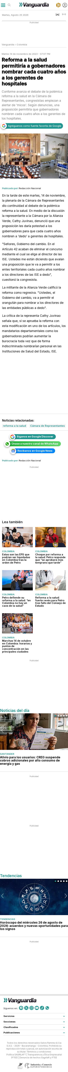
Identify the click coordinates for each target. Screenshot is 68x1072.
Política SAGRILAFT (16, 1054)
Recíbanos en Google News (34, 450)
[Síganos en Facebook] (21, 1008)
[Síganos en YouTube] (37, 1008)
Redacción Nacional (30, 188)
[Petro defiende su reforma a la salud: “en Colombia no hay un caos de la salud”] (17, 580)
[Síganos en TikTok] (42, 1008)
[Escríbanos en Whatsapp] (47, 1008)
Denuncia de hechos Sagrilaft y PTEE (38, 1057)
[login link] (64, 5)
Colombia (22, 44)
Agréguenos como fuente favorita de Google (34, 125)
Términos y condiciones (39, 1052)
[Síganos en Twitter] (26, 1008)
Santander (7, 753)
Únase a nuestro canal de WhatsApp (35, 443)
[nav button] (3, 5)
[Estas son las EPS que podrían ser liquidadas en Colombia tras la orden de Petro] (17, 537)
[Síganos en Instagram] (31, 1008)
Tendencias (7, 919)
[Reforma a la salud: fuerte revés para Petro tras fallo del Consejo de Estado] (50, 580)
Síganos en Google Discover (35, 436)
